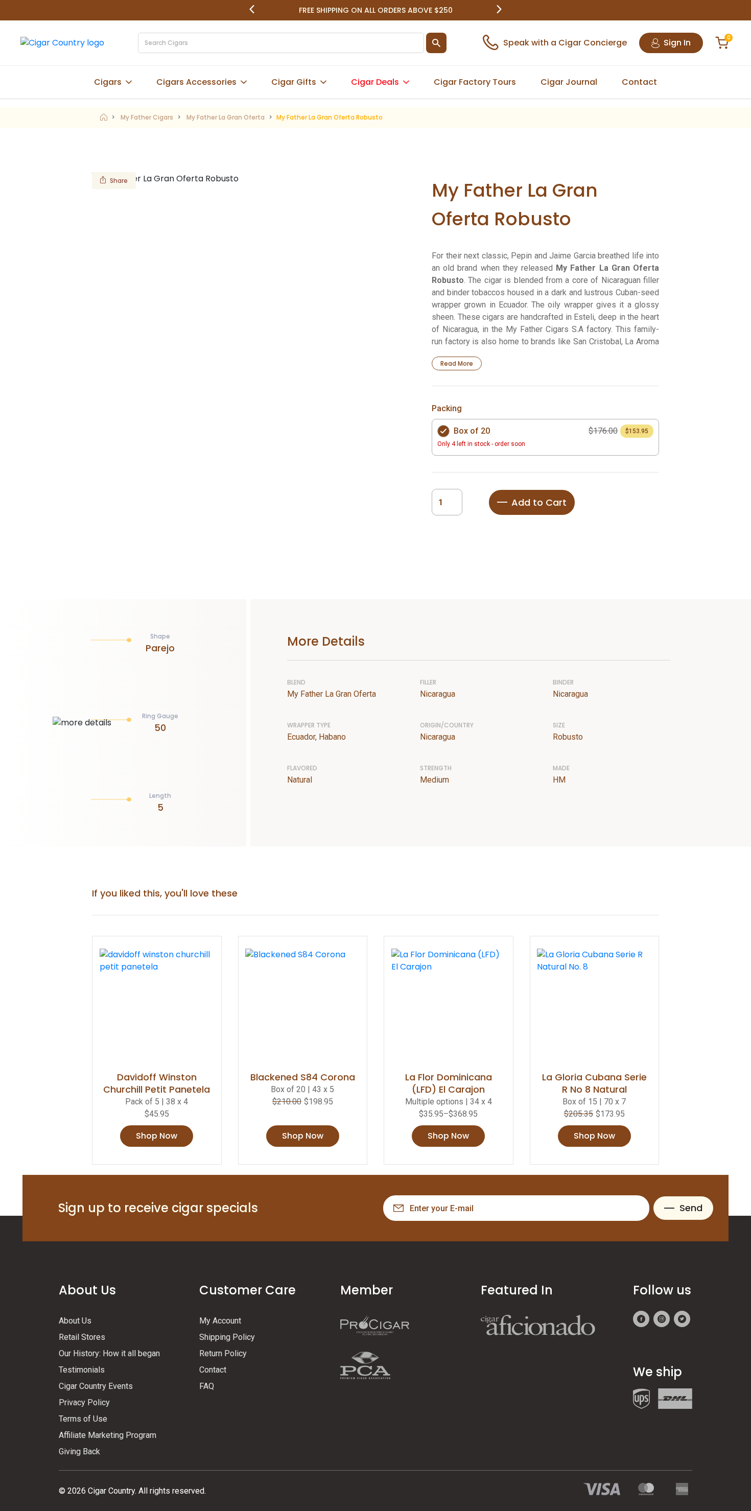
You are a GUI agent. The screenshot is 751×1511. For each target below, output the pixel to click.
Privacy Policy (84, 1402)
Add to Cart (539, 502)
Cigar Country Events (96, 1386)
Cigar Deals (375, 82)
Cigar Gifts (293, 82)
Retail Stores (82, 1337)
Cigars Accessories (196, 82)
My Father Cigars (147, 117)
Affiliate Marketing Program (107, 1435)
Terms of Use (83, 1419)
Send (690, 1207)
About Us (75, 1321)
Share (119, 180)
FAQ (206, 1386)
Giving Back (79, 1451)
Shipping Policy (227, 1337)
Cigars (108, 82)
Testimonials (82, 1370)
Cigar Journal (569, 82)
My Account (220, 1321)
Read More (456, 363)
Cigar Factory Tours (475, 82)
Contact (639, 82)
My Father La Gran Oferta (225, 117)
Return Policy (223, 1353)
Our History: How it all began (109, 1353)
